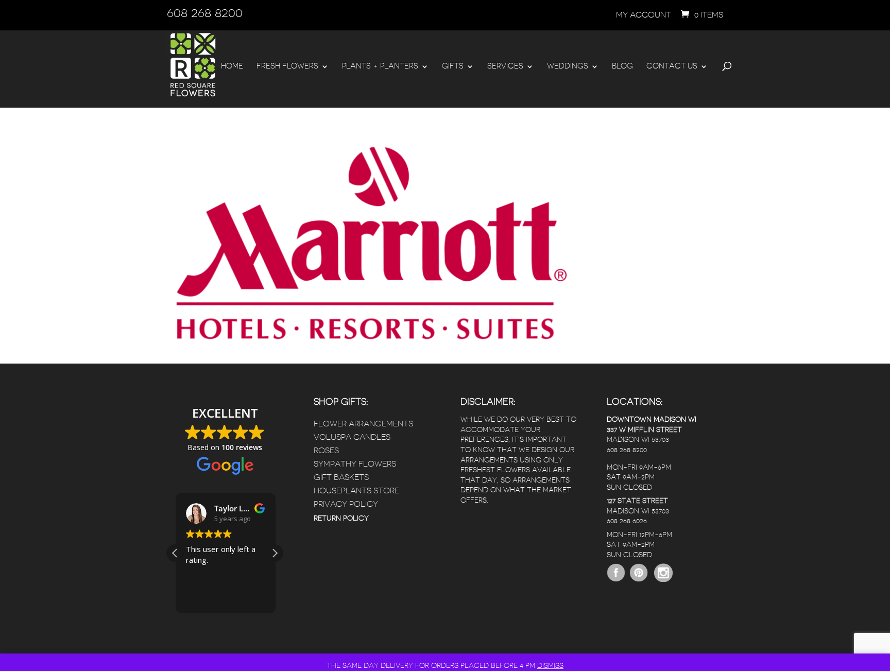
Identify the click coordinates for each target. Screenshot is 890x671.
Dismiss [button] (550, 665)
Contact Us (671, 66)
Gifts (453, 66)
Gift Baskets (341, 477)
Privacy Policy (346, 504)
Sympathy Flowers (355, 464)
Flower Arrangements (363, 424)
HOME (232, 66)
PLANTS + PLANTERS (380, 66)
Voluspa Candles (352, 437)
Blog (622, 66)
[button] (274, 553)
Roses (326, 450)
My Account (643, 15)
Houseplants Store (356, 491)
